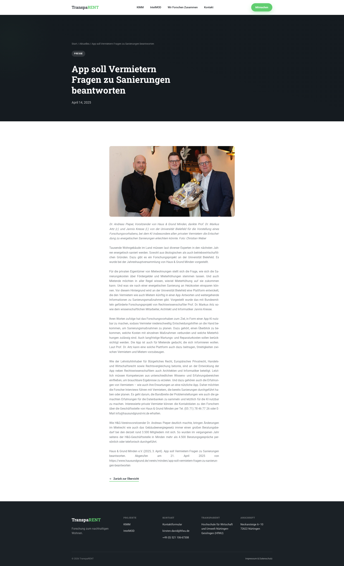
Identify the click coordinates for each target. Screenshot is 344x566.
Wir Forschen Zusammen (183, 7)
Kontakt (208, 7)
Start (74, 43)
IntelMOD (155, 7)
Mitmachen (261, 7)
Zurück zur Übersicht (126, 478)
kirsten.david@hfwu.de (176, 530)
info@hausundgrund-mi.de (132, 413)
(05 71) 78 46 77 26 (196, 408)
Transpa (85, 7)
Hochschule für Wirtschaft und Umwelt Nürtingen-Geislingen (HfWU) (217, 529)
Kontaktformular (172, 524)
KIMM (140, 7)
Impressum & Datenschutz (258, 558)
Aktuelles (84, 43)
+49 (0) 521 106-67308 (176, 537)
